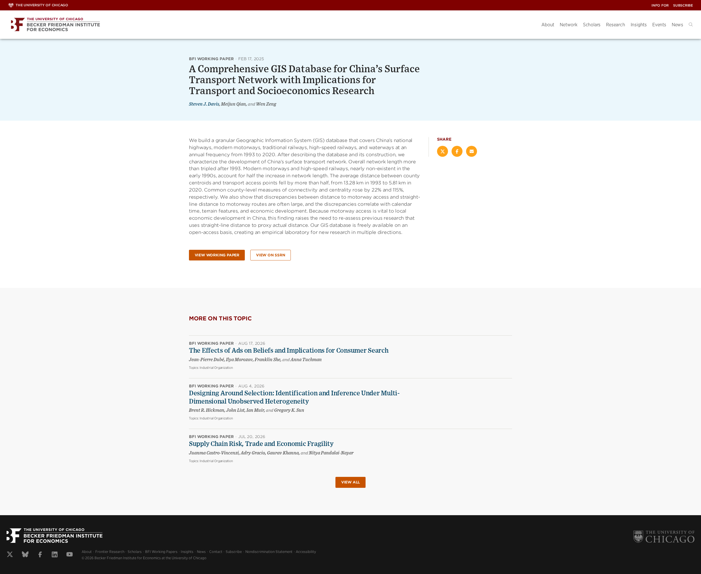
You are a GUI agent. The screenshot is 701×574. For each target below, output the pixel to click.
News (677, 24)
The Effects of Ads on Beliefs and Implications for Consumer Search (289, 350)
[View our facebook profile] (40, 555)
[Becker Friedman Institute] (270, 25)
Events (659, 24)
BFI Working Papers (161, 552)
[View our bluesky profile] (25, 555)
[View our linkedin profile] (55, 555)
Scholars (592, 24)
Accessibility (306, 552)
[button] (691, 24)
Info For (660, 5)
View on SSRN (270, 255)
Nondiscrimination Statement (268, 552)
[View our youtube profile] (69, 555)
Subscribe (683, 5)
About (547, 24)
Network (569, 24)
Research (615, 24)
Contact (215, 552)
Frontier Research (109, 552)
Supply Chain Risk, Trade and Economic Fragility (261, 444)
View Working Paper (217, 255)
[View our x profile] (10, 555)
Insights (639, 24)
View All (350, 482)
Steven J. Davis (204, 104)
